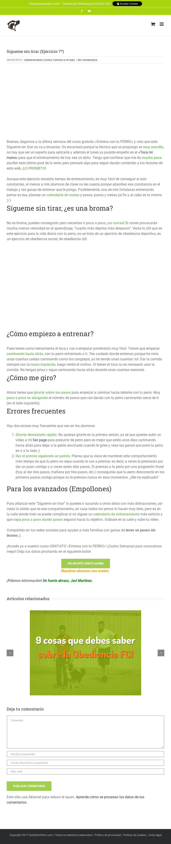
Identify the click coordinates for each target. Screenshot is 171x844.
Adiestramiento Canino (38, 60)
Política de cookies (134, 835)
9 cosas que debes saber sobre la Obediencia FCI (85, 649)
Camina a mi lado (64, 60)
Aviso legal (155, 835)
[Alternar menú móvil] (162, 24)
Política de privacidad (108, 835)
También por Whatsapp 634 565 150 (86, 3)
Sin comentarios (87, 60)
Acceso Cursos (128, 3)
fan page (40, 440)
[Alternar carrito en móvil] (153, 24)
